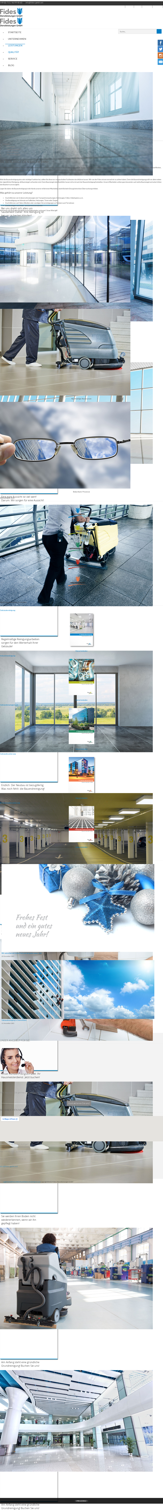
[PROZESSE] (81, 445)
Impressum (158, 7)
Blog (11, 65)
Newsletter (147, 7)
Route (22, 1182)
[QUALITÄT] (81, 259)
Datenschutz (28, 1182)
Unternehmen (17, 38)
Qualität (13, 52)
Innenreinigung (12, 152)
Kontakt (138, 7)
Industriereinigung (7, 656)
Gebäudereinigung (13, 149)
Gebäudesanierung (8, 754)
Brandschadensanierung (10, 803)
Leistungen (15, 45)
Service (12, 58)
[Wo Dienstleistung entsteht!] (81, 12)
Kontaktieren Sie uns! (79, 1103)
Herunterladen (82, 651)
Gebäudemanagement (9, 705)
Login (131, 7)
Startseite (14, 32)
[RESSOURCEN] (81, 352)
